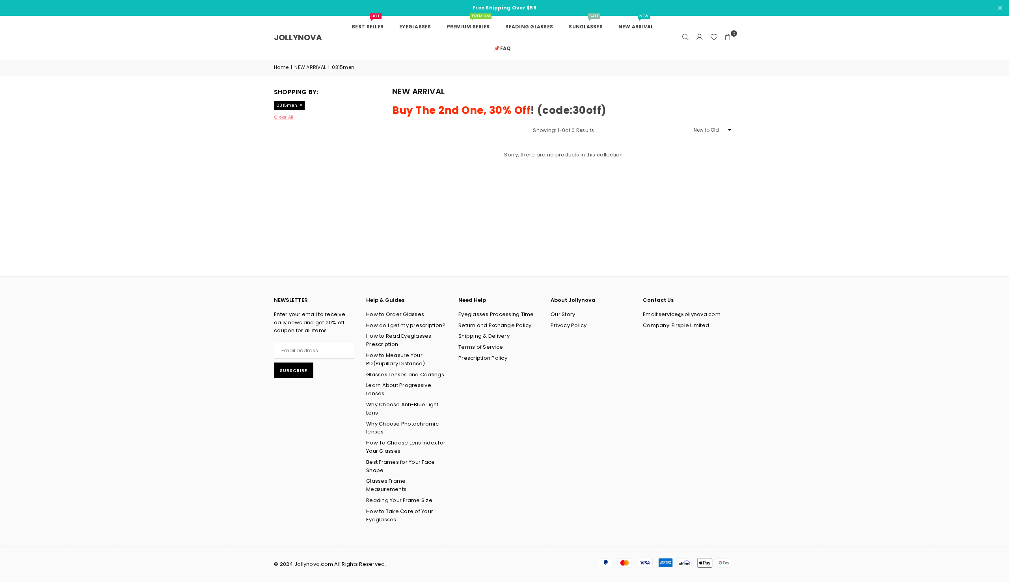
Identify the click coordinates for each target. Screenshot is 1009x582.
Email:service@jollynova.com (681, 314)
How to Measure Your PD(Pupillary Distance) (395, 359)
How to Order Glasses (395, 314)
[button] (728, 37)
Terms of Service (480, 347)
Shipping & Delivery (484, 336)
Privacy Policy (569, 325)
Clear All (283, 117)
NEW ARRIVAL (310, 67)
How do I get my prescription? (406, 325)
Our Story (563, 314)
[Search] (685, 37)
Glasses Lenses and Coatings (405, 374)
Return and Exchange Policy (495, 325)
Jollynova (298, 37)
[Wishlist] (714, 37)
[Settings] (700, 37)
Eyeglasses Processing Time (496, 314)
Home (281, 67)
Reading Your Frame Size (399, 500)
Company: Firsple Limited (676, 325)
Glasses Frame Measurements (386, 485)
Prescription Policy (482, 358)
